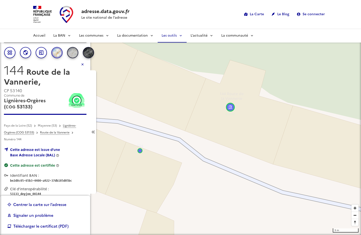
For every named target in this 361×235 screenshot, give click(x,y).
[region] (180, 132)
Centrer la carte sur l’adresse (39, 204)
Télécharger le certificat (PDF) (41, 226)
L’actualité (199, 35)
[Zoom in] (355, 208)
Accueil (39, 35)
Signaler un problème (33, 215)
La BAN (59, 35)
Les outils (169, 35)
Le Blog (283, 14)
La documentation (132, 35)
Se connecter (314, 14)
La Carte (257, 14)
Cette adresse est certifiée (32, 165)
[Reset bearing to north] (355, 222)
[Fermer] (82, 64)
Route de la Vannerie (54, 132)
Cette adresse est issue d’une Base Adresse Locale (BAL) (35, 152)
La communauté (234, 35)
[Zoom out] (355, 215)
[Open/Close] (93, 132)
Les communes (91, 35)
